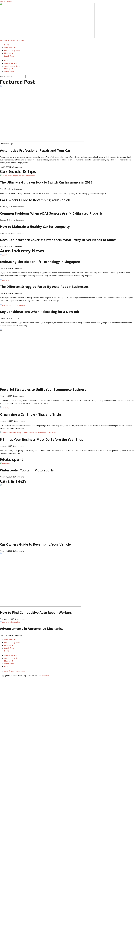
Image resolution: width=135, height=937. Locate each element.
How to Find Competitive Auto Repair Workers (36, 612)
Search (2, 76)
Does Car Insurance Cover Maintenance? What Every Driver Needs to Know (58, 240)
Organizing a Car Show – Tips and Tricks (31, 414)
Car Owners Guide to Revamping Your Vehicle (35, 200)
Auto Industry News (12, 50)
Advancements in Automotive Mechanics (31, 628)
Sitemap (45, 675)
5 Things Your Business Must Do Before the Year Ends (41, 439)
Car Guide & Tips (10, 48)
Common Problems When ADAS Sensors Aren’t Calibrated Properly (51, 213)
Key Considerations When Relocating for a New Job (39, 312)
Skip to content (6, 1)
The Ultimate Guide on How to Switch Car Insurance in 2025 (46, 182)
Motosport (8, 53)
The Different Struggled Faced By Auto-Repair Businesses (44, 286)
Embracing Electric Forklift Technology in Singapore (40, 262)
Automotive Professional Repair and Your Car (35, 150)
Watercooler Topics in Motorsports (27, 470)
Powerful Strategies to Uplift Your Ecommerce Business (43, 389)
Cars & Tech (9, 56)
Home (6, 45)
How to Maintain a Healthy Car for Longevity (35, 226)
